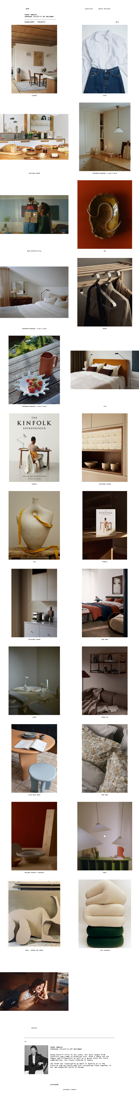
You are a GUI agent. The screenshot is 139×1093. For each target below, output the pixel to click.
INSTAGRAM (66, 1089)
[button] (69, 1089)
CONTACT (73, 1089)
